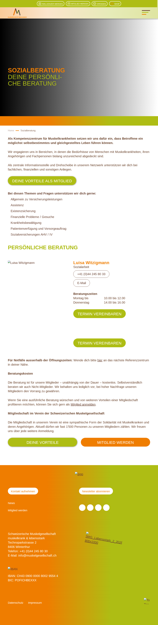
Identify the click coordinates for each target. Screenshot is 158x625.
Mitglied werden (115, 442)
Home (11, 130)
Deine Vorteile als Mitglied (42, 181)
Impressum (35, 602)
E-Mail (81, 283)
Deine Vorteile (43, 442)
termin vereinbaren (99, 314)
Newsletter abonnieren (96, 491)
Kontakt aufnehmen (23, 491)
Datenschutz (15, 602)
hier (99, 360)
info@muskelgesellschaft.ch (37, 555)
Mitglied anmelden (83, 404)
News (11, 503)
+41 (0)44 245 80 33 (91, 274)
